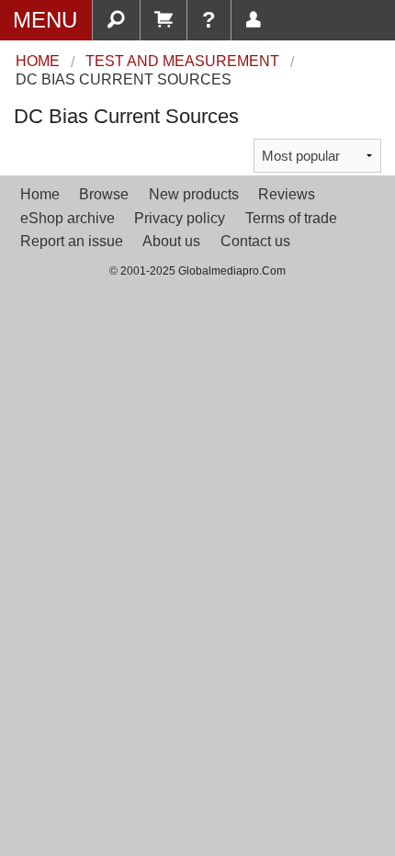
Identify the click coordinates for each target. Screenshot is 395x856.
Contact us (255, 241)
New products (194, 194)
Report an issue (71, 241)
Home (40, 194)
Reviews (286, 194)
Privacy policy (179, 218)
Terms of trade (291, 218)
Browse (104, 194)
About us (171, 241)
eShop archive (67, 218)
